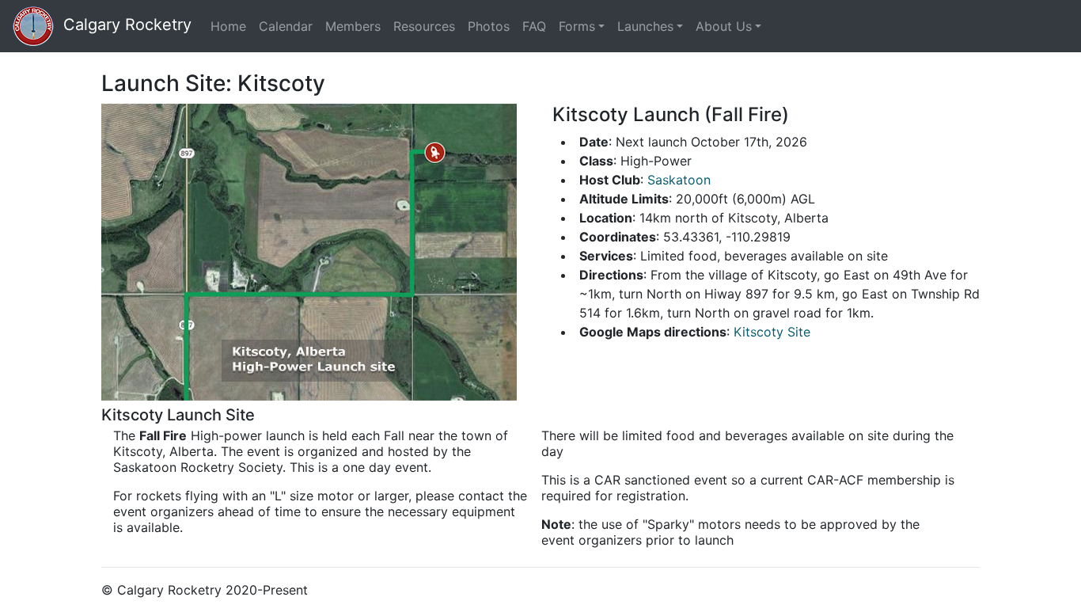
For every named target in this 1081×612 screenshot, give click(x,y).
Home (231, 25)
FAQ (534, 26)
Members (353, 26)
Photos (489, 26)
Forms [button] (577, 26)
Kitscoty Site (772, 332)
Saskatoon (679, 180)
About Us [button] (724, 26)
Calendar (286, 26)
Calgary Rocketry (123, 24)
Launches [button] (645, 26)
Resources (424, 26)
